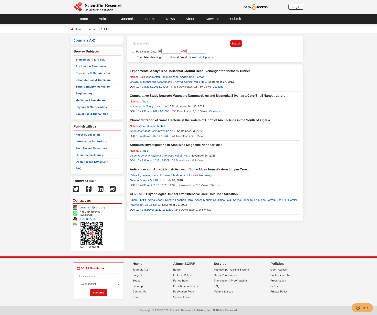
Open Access (278, 269)
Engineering (84, 93)
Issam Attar (153, 76)
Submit (235, 19)
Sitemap (138, 286)
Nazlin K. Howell (162, 175)
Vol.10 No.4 (171, 106)
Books (150, 19)
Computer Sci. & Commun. (93, 79)
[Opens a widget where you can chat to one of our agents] (362, 308)
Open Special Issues (89, 155)
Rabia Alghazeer (140, 175)
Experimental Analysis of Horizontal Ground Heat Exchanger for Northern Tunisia (190, 71)
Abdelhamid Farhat (192, 76)
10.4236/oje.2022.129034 (152, 136)
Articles (104, 19)
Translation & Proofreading (230, 280)
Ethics (177, 269)
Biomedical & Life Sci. (90, 59)
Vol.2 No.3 (200, 81)
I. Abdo (139, 101)
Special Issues (182, 297)
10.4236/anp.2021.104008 (152, 111)
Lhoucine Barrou (264, 199)
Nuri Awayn (206, 175)
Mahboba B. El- (185, 175)
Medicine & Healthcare (91, 100)
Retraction (276, 286)
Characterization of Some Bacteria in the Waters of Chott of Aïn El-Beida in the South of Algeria (200, 120)
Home (83, 19)
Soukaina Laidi (222, 199)
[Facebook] (89, 188)
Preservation (278, 280)
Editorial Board (178, 57)
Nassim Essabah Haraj (179, 199)
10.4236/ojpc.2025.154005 (153, 160)
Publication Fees (183, 291)
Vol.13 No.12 (153, 204)
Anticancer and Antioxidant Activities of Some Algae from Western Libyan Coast (189, 169)
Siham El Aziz (138, 199)
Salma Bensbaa (243, 199)
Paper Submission (88, 134)
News (170, 19)
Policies (277, 264)
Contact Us (139, 291)
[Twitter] (76, 188)
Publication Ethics (281, 275)
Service (220, 264)
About (190, 19)
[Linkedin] (100, 188)
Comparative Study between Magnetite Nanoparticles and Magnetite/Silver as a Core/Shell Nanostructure (207, 95)
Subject (137, 275)
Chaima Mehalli (156, 126)
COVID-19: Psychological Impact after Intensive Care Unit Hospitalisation (184, 194)
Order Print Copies (225, 275)
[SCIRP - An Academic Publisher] (98, 6)
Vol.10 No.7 (157, 180)
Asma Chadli (156, 199)
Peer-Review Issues (185, 286)
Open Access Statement (92, 161)
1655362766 (88, 219)
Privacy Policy (278, 291)
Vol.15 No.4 (182, 155)
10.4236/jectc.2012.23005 (152, 86)
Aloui (137, 126)
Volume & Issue (223, 291)
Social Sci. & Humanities (92, 113)
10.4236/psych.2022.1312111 (154, 209)
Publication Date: (146, 51)
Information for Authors (91, 141)
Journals (128, 19)
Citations (217, 86)
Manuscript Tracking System (231, 269)
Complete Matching (149, 57)
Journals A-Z (140, 269)
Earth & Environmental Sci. (93, 86)
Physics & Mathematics (91, 107)
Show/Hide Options (201, 57)
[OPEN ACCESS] (255, 6)
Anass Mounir (203, 199)
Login (296, 7)
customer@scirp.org (92, 207)
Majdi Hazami (170, 76)
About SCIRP (184, 264)
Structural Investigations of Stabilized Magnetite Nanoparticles (176, 145)
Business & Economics (91, 66)
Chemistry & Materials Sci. (93, 73)
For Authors (180, 280)
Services (212, 19)
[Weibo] (113, 188)
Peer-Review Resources (91, 148)
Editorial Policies (183, 275)
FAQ (78, 168)
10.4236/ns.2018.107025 (151, 185)
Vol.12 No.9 (168, 130)
